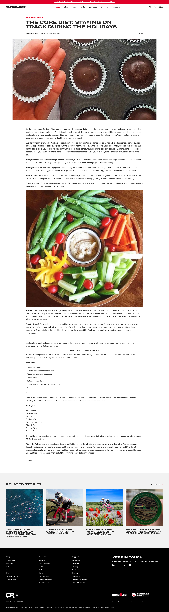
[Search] (145, 7)
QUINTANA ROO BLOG (34, 17)
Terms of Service (131, 601)
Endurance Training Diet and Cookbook (42, 346)
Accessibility (121, 601)
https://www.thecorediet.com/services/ (77, 453)
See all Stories (156, 485)
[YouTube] (130, 565)
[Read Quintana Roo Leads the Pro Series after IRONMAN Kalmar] (64, 513)
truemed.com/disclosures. (107, 607)
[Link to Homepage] (10, 595)
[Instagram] (113, 565)
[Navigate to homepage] (16, 7)
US (162, 7)
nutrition (140, 33)
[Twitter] (124, 565)
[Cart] (150, 7)
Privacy (114, 601)
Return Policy (141, 601)
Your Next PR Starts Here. (84, 2)
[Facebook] (119, 565)
